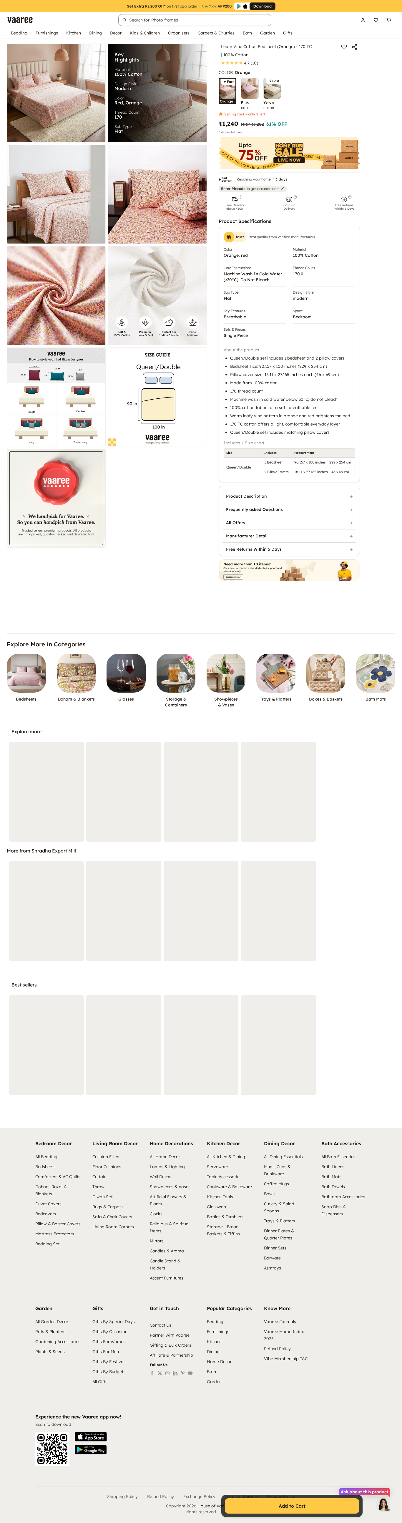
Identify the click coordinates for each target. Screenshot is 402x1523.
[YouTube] (190, 1373)
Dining (95, 33)
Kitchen (73, 33)
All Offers (235, 522)
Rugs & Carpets (107, 1206)
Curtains (100, 1176)
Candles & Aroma (167, 1251)
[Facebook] (152, 1373)
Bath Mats (331, 1176)
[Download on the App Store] (91, 1436)
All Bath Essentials (339, 1156)
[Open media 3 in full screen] (56, 194)
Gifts (288, 33)
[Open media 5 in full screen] (56, 295)
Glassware (217, 1206)
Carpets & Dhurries (216, 33)
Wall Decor (160, 1176)
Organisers (179, 33)
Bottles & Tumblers (225, 1216)
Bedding (19, 33)
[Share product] (355, 47)
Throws (99, 1186)
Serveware (217, 1166)
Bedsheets (45, 1166)
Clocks (156, 1213)
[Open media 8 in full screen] (157, 397)
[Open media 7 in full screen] (56, 397)
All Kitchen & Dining (226, 1156)
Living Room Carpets (113, 1226)
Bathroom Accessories (343, 1196)
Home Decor (219, 1361)
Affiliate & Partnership (171, 1355)
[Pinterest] (182, 1373)
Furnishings (47, 33)
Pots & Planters (50, 1331)
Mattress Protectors (54, 1233)
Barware (272, 1258)
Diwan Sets (103, 1196)
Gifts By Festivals (109, 1361)
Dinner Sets (275, 1248)
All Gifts (99, 1381)
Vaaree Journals (280, 1321)
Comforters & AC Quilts (57, 1176)
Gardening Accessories (57, 1341)
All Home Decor (165, 1156)
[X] (159, 1373)
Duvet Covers (48, 1203)
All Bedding (46, 1156)
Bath (247, 33)
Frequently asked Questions (254, 509)
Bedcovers (45, 1213)
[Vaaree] (20, 20)
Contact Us (160, 1325)
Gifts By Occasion (109, 1331)
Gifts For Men (105, 1351)
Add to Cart (292, 1506)
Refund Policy (277, 1348)
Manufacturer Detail (247, 536)
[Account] (362, 20)
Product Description (246, 496)
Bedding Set (47, 1243)
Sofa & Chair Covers (112, 1216)
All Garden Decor (51, 1321)
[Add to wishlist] (344, 47)
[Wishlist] (375, 20)
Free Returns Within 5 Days (254, 549)
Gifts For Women (109, 1341)
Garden (267, 33)
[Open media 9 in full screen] (56, 498)
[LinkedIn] (175, 1373)
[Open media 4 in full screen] (157, 194)
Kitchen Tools (220, 1196)
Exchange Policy (199, 1496)
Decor (116, 33)
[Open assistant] (383, 1504)
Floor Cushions (106, 1166)
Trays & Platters (279, 1221)
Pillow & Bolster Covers (57, 1223)
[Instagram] (167, 1373)
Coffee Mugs (276, 1183)
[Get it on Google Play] (91, 1449)
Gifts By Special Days (113, 1321)
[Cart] (388, 20)
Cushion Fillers (106, 1156)
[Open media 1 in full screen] (56, 93)
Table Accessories (224, 1176)
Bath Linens (332, 1166)
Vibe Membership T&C (286, 1358)
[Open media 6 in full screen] (157, 295)
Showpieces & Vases (170, 1186)
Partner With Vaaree (170, 1335)
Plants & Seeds (50, 1351)
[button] (234, 203)
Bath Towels (333, 1186)
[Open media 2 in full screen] (157, 93)
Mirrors (157, 1241)
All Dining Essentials (283, 1156)
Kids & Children (145, 33)
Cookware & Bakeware (229, 1186)
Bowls (269, 1193)
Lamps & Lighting (167, 1166)
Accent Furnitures (166, 1278)
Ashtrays (272, 1268)
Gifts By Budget (107, 1371)
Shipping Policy (122, 1496)
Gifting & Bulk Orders (170, 1345)
